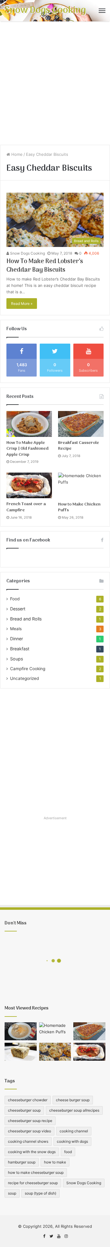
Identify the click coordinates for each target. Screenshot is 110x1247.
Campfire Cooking (27, 668)
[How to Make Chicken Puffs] (81, 485)
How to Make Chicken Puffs (79, 507)
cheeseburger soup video (29, 1131)
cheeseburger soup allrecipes (74, 1110)
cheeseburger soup (24, 1110)
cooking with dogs (72, 1141)
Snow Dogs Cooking (27, 253)
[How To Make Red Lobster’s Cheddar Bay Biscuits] (55, 1052)
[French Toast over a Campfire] (29, 485)
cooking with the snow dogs (32, 1151)
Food (15, 598)
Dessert (17, 608)
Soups (16, 658)
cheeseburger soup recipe (30, 1120)
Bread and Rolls (26, 618)
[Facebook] (44, 1236)
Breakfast (19, 648)
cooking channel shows (28, 1141)
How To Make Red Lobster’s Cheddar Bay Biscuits (44, 266)
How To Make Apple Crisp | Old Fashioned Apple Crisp (27, 448)
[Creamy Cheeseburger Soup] (21, 1031)
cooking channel (74, 1131)
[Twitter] (51, 1236)
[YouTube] (58, 1236)
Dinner (16, 638)
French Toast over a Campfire (26, 507)
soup (12, 1193)
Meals (16, 628)
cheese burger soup (73, 1100)
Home (16, 154)
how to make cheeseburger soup (36, 1172)
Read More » (21, 303)
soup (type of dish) (40, 1193)
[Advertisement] (55, 85)
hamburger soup (21, 1162)
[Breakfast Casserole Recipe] (81, 424)
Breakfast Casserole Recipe (78, 445)
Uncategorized (24, 678)
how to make (55, 1162)
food (68, 1151)
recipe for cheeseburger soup (33, 1183)
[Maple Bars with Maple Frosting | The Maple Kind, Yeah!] (21, 1052)
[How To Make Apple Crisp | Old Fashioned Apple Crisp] (29, 424)
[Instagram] (66, 1236)
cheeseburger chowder (27, 1100)
